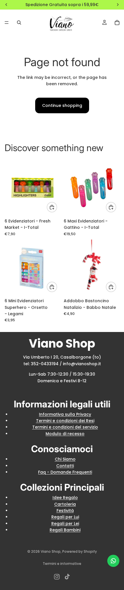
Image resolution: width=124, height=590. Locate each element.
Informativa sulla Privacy (65, 414)
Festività (65, 510)
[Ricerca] (19, 22)
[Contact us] (113, 561)
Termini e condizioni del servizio (65, 427)
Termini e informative (62, 563)
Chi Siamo (65, 459)
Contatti (65, 466)
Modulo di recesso (65, 434)
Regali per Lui (65, 517)
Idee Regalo (65, 497)
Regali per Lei (65, 523)
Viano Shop (51, 551)
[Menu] (6, 22)
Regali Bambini (65, 530)
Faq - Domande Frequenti (65, 472)
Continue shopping (62, 105)
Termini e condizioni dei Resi (65, 421)
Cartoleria (65, 504)
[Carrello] (117, 22)
